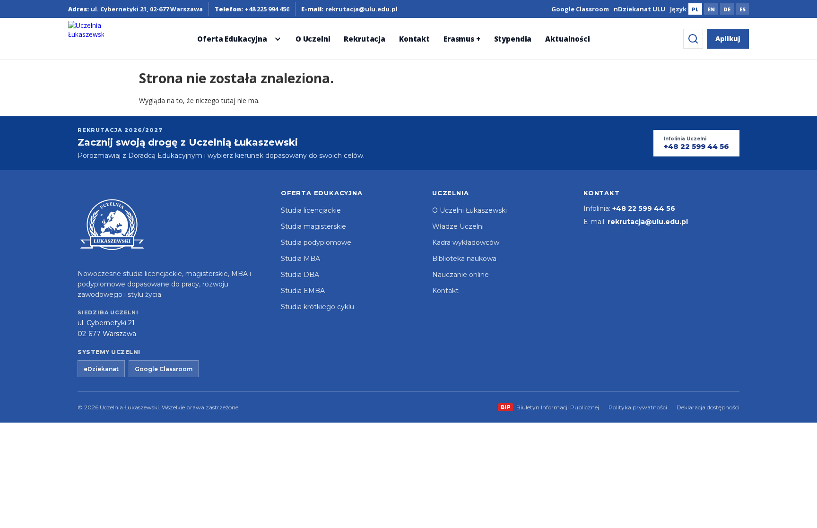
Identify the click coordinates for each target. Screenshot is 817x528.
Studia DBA (300, 274)
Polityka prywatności (637, 407)
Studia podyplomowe (316, 242)
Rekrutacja (364, 38)
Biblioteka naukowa (464, 258)
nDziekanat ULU (639, 9)
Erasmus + (461, 38)
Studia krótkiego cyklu (317, 307)
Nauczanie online (460, 274)
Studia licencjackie (311, 210)
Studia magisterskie (313, 226)
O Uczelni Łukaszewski (469, 210)
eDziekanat (101, 368)
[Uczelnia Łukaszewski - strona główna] (86, 39)
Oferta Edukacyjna (232, 38)
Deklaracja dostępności (708, 407)
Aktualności (567, 38)
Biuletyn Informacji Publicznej (550, 407)
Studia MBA (300, 258)
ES (742, 9)
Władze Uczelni (458, 226)
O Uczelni (313, 38)
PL (695, 9)
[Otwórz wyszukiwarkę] (693, 39)
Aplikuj (727, 38)
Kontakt (414, 38)
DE (726, 9)
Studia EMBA (303, 290)
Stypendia (513, 38)
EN (711, 9)
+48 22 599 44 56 (643, 208)
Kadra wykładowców (465, 242)
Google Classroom (580, 9)
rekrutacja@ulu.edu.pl (648, 221)
